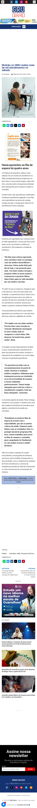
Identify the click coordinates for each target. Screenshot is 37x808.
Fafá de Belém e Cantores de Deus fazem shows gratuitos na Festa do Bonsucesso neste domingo (17, 644)
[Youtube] (26, 2)
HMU (18, 553)
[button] (2, 1)
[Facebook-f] (11, 2)
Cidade (4, 553)
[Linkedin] (26, 787)
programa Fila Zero (27, 553)
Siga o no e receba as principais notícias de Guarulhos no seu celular (18, 480)
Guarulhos (12, 553)
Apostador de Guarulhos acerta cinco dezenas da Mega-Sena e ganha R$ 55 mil (18, 670)
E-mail (4, 766)
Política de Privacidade (13, 795)
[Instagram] (21, 2)
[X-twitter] (16, 2)
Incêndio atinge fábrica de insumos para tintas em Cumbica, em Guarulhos (18, 696)
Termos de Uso (26, 795)
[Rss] (31, 787)
